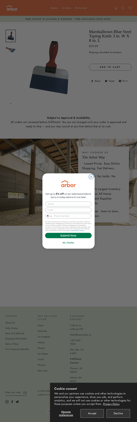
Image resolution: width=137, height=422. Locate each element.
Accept (92, 413)
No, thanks (68, 242)
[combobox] (48, 216)
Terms (82, 230)
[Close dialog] (91, 176)
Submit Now (68, 235)
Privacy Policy (111, 404)
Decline (118, 413)
